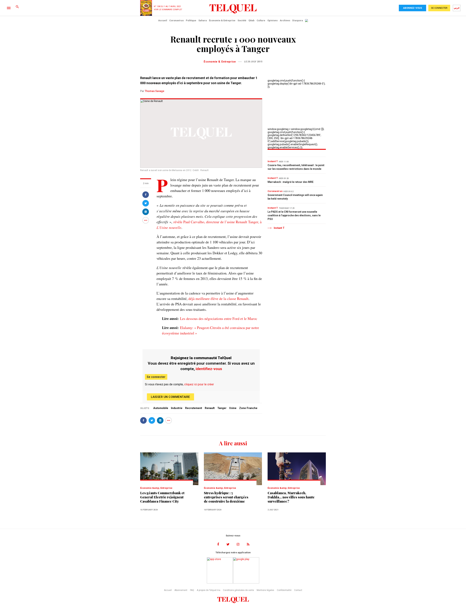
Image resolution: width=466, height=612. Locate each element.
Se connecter (156, 377)
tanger (221, 408)
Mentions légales (265, 590)
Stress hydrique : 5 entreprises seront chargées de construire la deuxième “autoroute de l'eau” (226, 497)
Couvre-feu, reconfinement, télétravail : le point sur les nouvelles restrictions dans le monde (296, 167)
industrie (176, 408)
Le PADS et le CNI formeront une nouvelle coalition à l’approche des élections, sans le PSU (294, 215)
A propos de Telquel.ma (208, 590)
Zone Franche (248, 408)
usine (232, 408)
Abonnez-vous (412, 8)
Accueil (162, 20)
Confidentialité (284, 590)
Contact (298, 590)
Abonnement (180, 590)
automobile (160, 408)
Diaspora (297, 20)
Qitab (251, 20)
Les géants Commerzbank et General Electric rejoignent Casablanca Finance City (162, 497)
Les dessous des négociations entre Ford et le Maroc (218, 318)
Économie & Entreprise (222, 20)
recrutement (193, 408)
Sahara (202, 20)
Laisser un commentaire (170, 397)
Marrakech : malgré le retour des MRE (290, 181)
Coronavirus (176, 20)
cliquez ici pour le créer (199, 384)
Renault (210, 408)
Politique (191, 20)
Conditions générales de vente (238, 590)
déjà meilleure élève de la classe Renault (218, 298)
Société (242, 20)
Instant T (273, 161)
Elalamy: (186, 327)
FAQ (192, 590)
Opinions (272, 20)
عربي (457, 7)
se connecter (439, 8)
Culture (261, 20)
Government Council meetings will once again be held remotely (295, 197)
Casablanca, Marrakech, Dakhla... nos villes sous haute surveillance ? (291, 497)
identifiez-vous (209, 369)
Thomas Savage (154, 91)
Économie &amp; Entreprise (156, 488)
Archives (285, 20)
